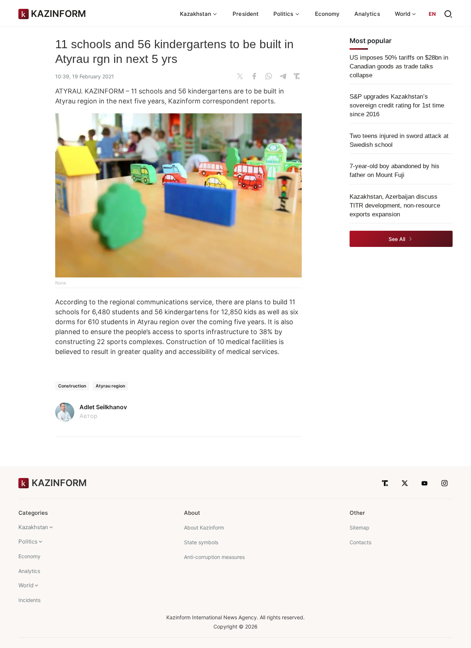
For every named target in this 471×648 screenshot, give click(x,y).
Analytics (367, 13)
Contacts (360, 542)
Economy (327, 13)
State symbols (201, 542)
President (246, 13)
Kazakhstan (33, 527)
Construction (72, 386)
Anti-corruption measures (214, 557)
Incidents (29, 600)
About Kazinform (204, 527)
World (25, 585)
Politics (28, 541)
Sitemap (359, 527)
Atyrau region (110, 386)
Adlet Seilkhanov (103, 407)
